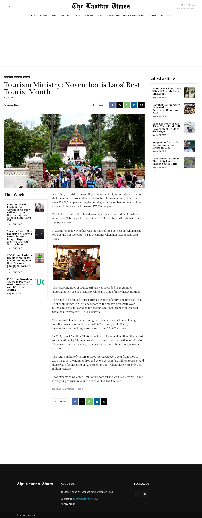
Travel (26, 77)
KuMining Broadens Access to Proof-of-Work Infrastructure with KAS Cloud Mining (19, 284)
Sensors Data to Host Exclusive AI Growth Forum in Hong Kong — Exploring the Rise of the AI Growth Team (20, 237)
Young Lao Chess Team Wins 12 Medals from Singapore (166, 91)
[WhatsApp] (127, 105)
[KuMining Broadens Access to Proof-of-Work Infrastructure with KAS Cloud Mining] (40, 282)
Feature (17, 77)
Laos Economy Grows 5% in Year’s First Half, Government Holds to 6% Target (166, 127)
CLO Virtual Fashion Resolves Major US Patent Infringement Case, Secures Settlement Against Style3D (20, 261)
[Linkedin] (134, 105)
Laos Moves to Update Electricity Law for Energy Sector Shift (165, 161)
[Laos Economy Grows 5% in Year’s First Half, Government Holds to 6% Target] (189, 127)
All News (8, 77)
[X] (119, 105)
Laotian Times (13, 105)
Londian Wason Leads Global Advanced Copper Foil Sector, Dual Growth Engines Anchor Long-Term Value (19, 212)
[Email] (141, 105)
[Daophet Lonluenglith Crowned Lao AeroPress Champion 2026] (189, 108)
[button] (10, 6)
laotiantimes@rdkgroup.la (85, 498)
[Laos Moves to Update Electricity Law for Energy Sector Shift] (189, 162)
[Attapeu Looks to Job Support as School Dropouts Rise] (189, 146)
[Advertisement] (101, 43)
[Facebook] (112, 105)
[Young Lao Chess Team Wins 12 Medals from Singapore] (189, 92)
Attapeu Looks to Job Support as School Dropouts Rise (165, 145)
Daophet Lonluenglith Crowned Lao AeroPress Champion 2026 (166, 108)
